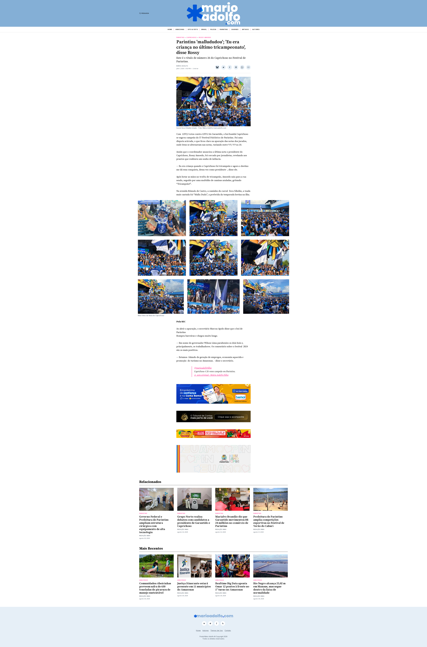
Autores (256, 29)
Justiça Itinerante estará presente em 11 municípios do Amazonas (194, 586)
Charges (234, 29)
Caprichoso (191, 37)
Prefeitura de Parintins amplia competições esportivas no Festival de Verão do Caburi (268, 521)
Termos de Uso (216, 630)
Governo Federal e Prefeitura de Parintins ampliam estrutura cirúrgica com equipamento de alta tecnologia (153, 524)
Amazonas (179, 29)
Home (170, 29)
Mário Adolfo (182, 66)
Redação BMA (144, 535)
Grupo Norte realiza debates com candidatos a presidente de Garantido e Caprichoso (193, 521)
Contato (228, 630)
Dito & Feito (193, 29)
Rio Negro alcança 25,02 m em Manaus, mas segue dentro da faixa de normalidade (269, 588)
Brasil (204, 29)
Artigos (245, 29)
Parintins (224, 29)
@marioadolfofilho (203, 368)
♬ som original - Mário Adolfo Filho (211, 375)
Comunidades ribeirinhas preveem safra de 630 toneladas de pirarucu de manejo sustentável (155, 588)
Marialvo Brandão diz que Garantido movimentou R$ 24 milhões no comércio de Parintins (231, 521)
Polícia (213, 29)
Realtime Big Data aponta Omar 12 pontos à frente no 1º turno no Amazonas (232, 586)
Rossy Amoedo (205, 37)
